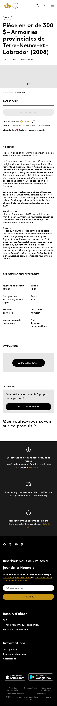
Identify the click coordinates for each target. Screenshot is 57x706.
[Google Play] (40, 677)
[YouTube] (16, 544)
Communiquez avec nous (17, 577)
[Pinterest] (21, 544)
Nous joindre (10, 649)
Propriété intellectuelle (12, 689)
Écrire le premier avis (28, 363)
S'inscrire (28, 596)
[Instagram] (10, 544)
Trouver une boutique (14, 654)
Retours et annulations (15, 629)
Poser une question (28, 406)
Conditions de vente (15, 693)
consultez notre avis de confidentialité (27, 579)
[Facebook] (4, 544)
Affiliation (41, 693)
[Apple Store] (15, 677)
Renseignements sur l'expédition (21, 624)
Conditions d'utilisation (46, 689)
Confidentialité (30, 688)
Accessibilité (9, 658)
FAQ (5, 620)
